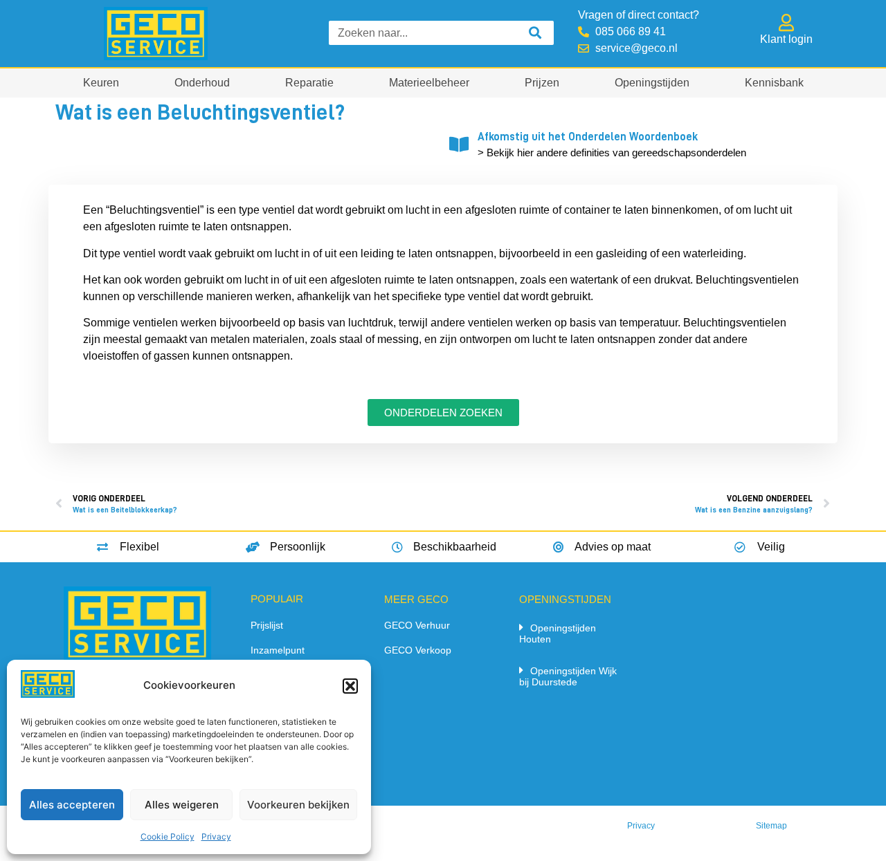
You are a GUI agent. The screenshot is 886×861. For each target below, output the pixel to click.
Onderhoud (202, 83)
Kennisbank (774, 83)
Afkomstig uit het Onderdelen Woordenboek (588, 136)
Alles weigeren (182, 804)
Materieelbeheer (429, 83)
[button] (350, 686)
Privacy (216, 836)
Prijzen (542, 83)
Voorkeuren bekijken (298, 804)
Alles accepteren (72, 804)
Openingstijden (652, 83)
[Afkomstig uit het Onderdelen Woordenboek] (458, 144)
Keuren (101, 83)
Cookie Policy (168, 836)
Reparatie (309, 83)
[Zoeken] (534, 32)
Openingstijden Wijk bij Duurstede (568, 676)
